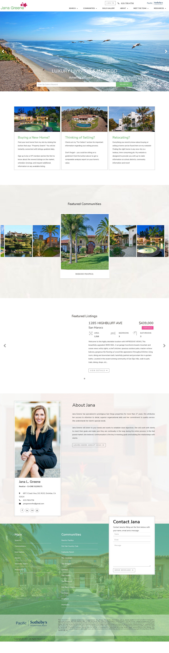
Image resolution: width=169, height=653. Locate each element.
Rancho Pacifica (67, 460)
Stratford (65, 519)
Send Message (123, 490)
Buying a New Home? (34, 58)
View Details (98, 291)
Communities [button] (89, 8)
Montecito (65, 525)
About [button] (123, 8)
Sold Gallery (108, 8)
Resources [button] (159, 8)
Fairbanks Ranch (67, 472)
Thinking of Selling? (80, 58)
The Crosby (65, 495)
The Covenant (66, 478)
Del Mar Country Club (69, 466)
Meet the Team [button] (139, 8)
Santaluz (64, 490)
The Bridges (66, 484)
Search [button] (72, 8)
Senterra (64, 513)
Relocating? (121, 58)
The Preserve (66, 501)
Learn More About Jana (88, 365)
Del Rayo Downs (68, 507)
